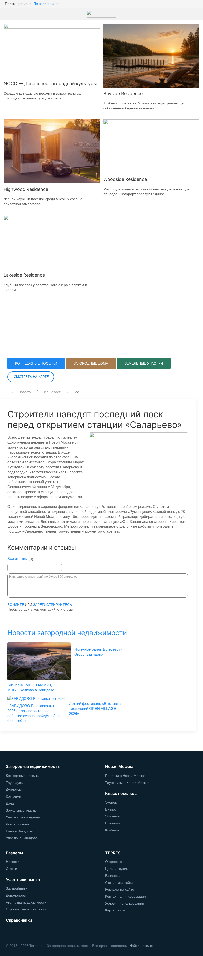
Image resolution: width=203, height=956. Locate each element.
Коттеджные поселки (23, 776)
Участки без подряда (23, 817)
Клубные (112, 830)
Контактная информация (125, 896)
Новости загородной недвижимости (67, 633)
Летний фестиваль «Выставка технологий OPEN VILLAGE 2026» (95, 708)
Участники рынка (23, 879)
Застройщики (16, 888)
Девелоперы (16, 895)
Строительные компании (26, 909)
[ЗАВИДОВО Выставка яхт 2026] (36, 698)
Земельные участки (144, 363)
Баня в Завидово (19, 831)
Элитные (112, 816)
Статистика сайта (119, 882)
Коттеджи (13, 796)
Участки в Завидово (22, 838)
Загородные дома (91, 363)
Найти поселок (141, 946)
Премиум (112, 823)
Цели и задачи (117, 869)
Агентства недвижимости (26, 902)
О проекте (113, 862)
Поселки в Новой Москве (125, 776)
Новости (25, 392)
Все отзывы (17, 559)
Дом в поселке (17, 824)
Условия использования (124, 903)
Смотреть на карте (31, 377)
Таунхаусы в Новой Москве (127, 783)
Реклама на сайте (119, 889)
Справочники (19, 920)
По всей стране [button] (45, 4)
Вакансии (113, 876)
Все (76, 392)
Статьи (11, 869)
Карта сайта (115, 910)
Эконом (111, 802)
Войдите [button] (15, 605)
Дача (10, 803)
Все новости (52, 392)
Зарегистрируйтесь (52, 605)
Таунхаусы (14, 783)
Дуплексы (14, 789)
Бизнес (111, 809)
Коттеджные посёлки (36, 363)
